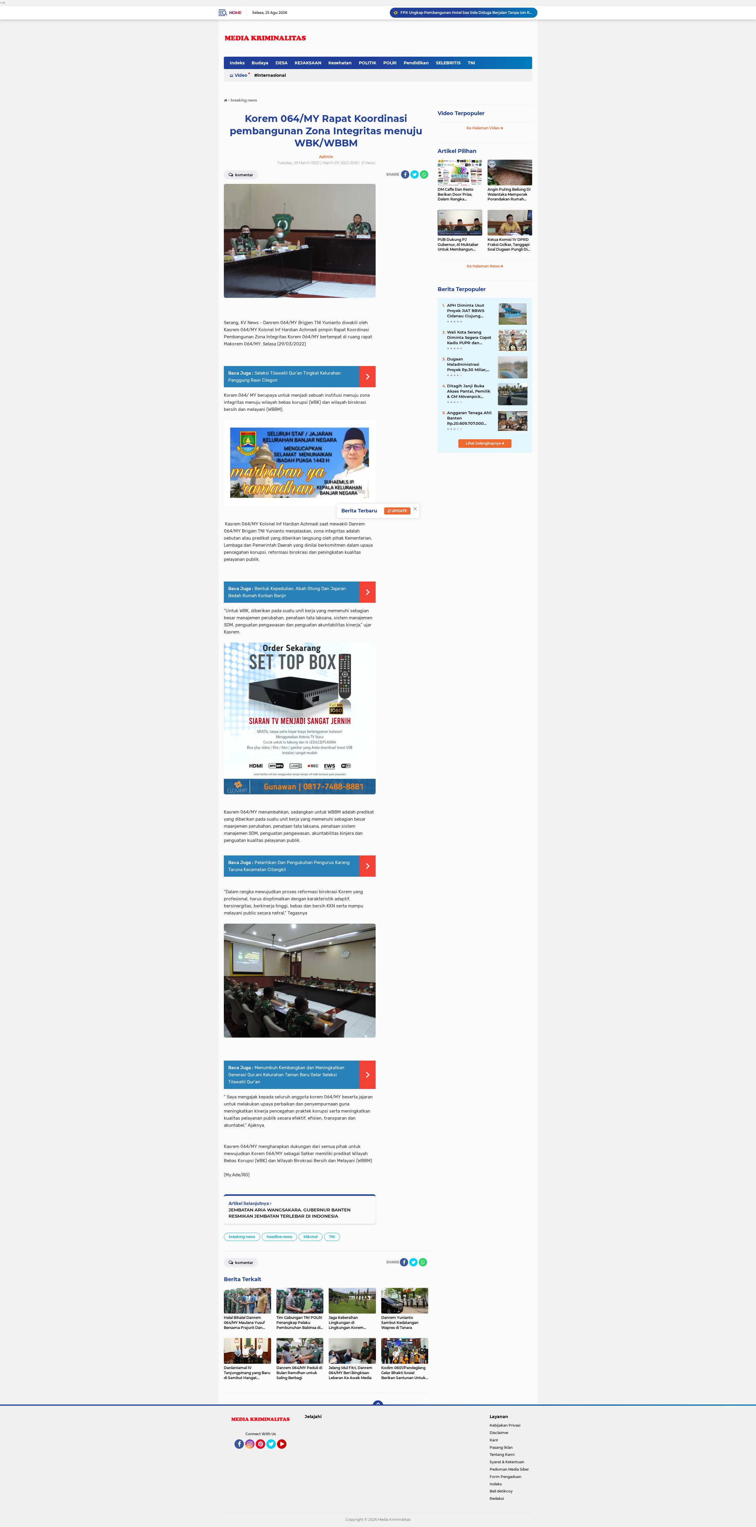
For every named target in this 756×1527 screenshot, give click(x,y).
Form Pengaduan (505, 1476)
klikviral (310, 1236)
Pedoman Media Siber (509, 1469)
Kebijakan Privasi (505, 1425)
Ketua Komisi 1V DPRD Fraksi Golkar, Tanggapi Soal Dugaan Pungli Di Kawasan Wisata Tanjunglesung (508, 244)
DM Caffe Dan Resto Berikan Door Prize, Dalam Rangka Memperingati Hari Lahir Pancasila (459, 194)
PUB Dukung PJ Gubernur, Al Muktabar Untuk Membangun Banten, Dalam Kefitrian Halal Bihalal (459, 244)
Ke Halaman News (484, 266)
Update (399, 511)
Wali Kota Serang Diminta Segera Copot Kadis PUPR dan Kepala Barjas (469, 338)
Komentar (243, 175)
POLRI (390, 63)
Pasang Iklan (501, 1447)
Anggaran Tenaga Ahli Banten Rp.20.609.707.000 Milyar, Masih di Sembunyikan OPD (469, 418)
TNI (471, 63)
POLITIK (367, 63)
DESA (282, 63)
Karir (494, 1440)
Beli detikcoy (501, 1491)
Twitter (273, 1451)
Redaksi (497, 1498)
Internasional (271, 75)
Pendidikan (416, 63)
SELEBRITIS (448, 63)
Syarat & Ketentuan (507, 1462)
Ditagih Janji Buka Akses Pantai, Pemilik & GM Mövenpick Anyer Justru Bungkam (468, 391)
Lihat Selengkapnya (484, 443)
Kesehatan (340, 63)
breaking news (242, 1236)
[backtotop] (378, 1405)
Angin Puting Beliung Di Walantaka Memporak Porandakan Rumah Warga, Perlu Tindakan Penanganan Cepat (509, 194)
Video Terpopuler (461, 113)
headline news (279, 1236)
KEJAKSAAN (308, 63)
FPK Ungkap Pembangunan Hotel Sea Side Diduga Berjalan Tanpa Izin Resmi (466, 12)
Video (241, 75)
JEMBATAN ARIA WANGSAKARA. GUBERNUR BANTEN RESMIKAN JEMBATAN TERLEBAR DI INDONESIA (290, 1213)
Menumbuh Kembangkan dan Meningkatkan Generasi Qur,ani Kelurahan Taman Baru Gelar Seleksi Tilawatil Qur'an (286, 1075)
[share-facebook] (405, 174)
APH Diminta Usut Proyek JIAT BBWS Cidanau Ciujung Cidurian (465, 311)
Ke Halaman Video (484, 128)
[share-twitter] (414, 174)
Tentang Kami (502, 1454)
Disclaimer (499, 1432)
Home (235, 12)
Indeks (237, 63)
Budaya (260, 63)
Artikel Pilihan (457, 151)
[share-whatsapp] (424, 174)
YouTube (285, 1451)
